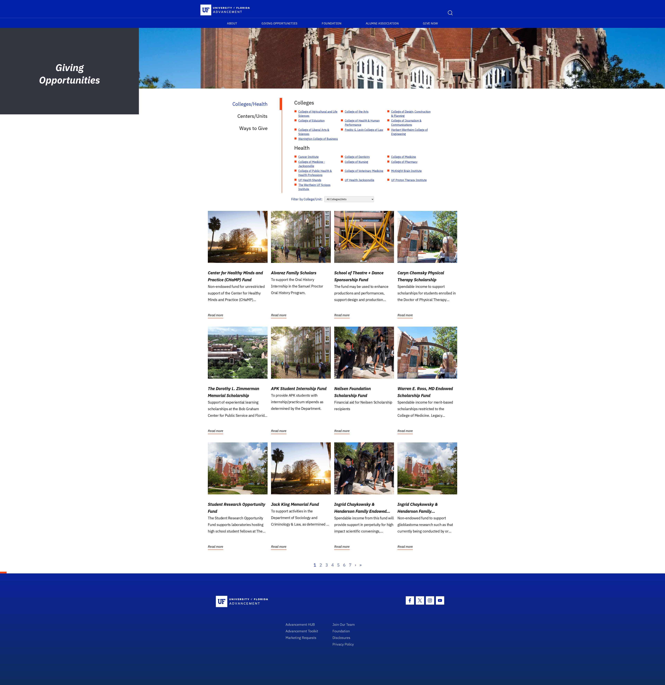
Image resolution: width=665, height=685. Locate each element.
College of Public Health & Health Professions (315, 173)
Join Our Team (343, 624)
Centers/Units (252, 116)
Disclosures (341, 637)
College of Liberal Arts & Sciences (313, 132)
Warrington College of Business (318, 139)
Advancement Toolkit (302, 631)
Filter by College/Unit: (306, 199)
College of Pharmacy (404, 162)
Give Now (430, 23)
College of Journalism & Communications (406, 122)
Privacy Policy (343, 644)
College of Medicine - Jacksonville (311, 164)
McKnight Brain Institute (406, 171)
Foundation (331, 23)
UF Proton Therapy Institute (409, 180)
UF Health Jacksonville (359, 180)
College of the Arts (357, 111)
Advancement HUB (300, 624)
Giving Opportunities (279, 23)
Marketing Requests (301, 637)
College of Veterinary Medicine (364, 171)
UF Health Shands (309, 180)
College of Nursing (356, 162)
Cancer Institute (308, 157)
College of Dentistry (357, 157)
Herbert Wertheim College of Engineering (409, 132)
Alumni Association (382, 23)
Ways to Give (253, 128)
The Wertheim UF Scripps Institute (314, 187)
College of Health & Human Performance (362, 122)
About (232, 23)
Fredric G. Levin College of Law (364, 130)
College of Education (311, 120)
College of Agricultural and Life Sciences (317, 113)
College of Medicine (403, 157)
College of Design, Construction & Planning (411, 113)
